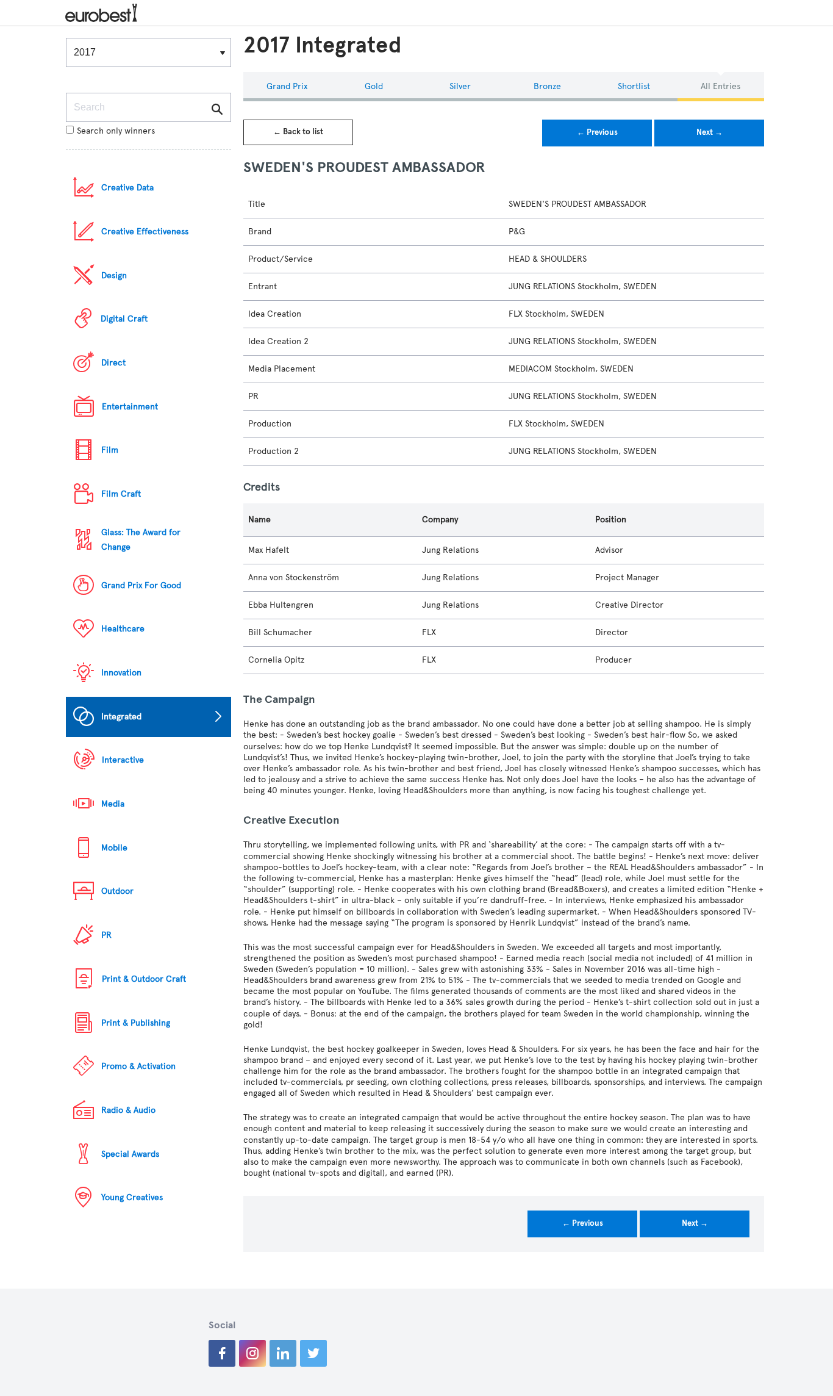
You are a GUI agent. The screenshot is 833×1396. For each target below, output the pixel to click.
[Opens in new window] (222, 1353)
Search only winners (116, 131)
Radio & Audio (128, 1110)
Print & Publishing (135, 1023)
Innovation (121, 672)
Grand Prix (286, 86)
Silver (460, 86)
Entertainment (130, 406)
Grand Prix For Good (141, 585)
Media (112, 804)
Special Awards (130, 1154)
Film (109, 450)
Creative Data (127, 187)
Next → (709, 132)
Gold (374, 86)
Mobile (114, 848)
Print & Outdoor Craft (144, 979)
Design (114, 275)
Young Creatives (132, 1197)
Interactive (123, 760)
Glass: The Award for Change (141, 539)
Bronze (547, 86)
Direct (113, 363)
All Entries (720, 86)
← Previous (597, 132)
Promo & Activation (138, 1066)
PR (106, 935)
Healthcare (123, 629)
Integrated (121, 716)
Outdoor (117, 891)
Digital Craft (124, 319)
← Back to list (298, 132)
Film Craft (121, 494)
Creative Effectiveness (144, 231)
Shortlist (634, 86)
